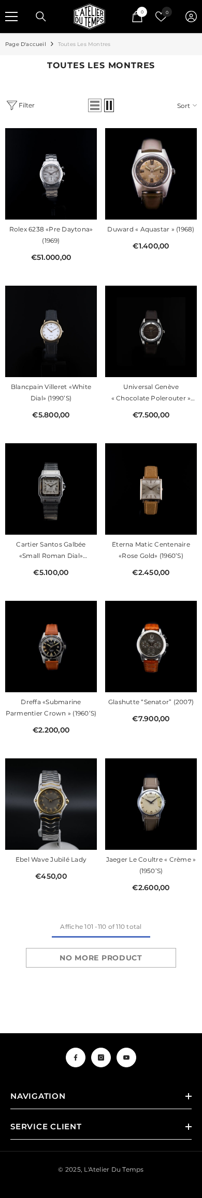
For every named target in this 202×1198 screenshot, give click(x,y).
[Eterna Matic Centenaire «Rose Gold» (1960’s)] (151, 489)
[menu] (11, 16)
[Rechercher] (41, 16)
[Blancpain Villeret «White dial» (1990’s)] (51, 331)
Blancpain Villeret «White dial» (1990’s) (51, 392)
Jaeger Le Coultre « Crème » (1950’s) (151, 865)
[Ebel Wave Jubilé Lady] (51, 804)
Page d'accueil (25, 44)
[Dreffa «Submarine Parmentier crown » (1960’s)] (51, 646)
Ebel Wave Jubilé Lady (51, 859)
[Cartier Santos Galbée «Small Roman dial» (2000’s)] (51, 489)
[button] (95, 105)
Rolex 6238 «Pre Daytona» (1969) (51, 234)
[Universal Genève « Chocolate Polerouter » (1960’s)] (151, 331)
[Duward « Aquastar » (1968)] (151, 174)
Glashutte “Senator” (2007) (151, 702)
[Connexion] (191, 16)
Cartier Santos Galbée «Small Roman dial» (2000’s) (50, 551)
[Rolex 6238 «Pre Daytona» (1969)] (51, 174)
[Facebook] (75, 1057)
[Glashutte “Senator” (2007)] (151, 646)
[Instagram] (101, 1057)
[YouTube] (126, 1057)
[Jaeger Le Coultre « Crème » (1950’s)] (151, 804)
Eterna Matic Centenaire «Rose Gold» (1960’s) (151, 549)
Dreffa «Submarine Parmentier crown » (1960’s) (51, 707)
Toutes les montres (84, 44)
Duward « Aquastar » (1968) (150, 229)
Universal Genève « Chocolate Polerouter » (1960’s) (151, 393)
